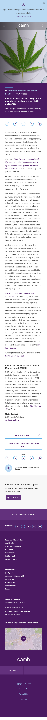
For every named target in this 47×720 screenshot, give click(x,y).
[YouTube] (40, 527)
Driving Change (11, 559)
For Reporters (10, 582)
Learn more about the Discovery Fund (23, 445)
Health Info (9, 543)
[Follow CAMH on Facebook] (17, 527)
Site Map (23, 699)
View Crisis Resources (23, 16)
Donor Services (10, 586)
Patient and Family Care (14, 540)
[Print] (40, 124)
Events (7, 589)
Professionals (10, 553)
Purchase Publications (13, 576)
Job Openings (10, 573)
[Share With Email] (32, 124)
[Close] (44, 3)
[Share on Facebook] (7, 124)
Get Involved (10, 556)
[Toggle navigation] (2, 26)
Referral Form (10, 579)
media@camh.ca (12, 420)
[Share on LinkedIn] (23, 124)
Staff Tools (12, 670)
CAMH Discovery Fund (14, 356)
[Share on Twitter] (15, 124)
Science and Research (13, 546)
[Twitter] (23, 527)
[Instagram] (34, 527)
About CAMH (10, 570)
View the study (22, 435)
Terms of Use (23, 689)
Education (9, 549)
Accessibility (23, 694)
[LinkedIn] (28, 527)
